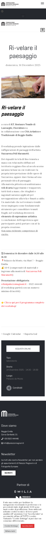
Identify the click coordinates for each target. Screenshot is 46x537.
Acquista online (23, 349)
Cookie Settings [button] (11, 526)
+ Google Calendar (11, 334)
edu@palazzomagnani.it (13, 284)
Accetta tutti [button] (27, 526)
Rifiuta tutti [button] (10, 531)
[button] (23, 16)
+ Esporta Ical (30, 334)
